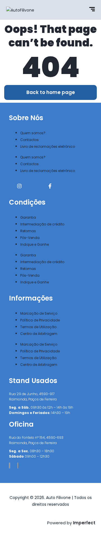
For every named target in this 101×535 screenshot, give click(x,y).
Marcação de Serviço (38, 313)
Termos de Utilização (38, 326)
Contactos (29, 139)
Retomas (28, 231)
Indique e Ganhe (34, 244)
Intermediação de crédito (42, 224)
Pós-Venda (30, 237)
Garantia (28, 217)
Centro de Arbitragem (38, 333)
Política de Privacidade (40, 320)
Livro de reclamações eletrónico (47, 146)
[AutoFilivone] (20, 9)
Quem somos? (32, 133)
